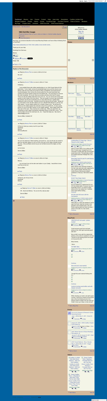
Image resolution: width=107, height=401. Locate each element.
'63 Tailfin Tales (75, 246)
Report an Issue (79, 397)
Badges (72, 397)
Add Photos (73, 78)
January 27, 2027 (76, 335)
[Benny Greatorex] (80, 89)
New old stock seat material (78, 265)
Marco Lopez (88, 129)
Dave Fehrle (79, 290)
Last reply (73, 145)
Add (65, 27)
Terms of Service (90, 397)
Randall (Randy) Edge (80, 117)
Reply (20, 78)
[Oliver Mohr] (72, 112)
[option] (81, 60)
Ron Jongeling (80, 105)
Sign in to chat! (95, 400)
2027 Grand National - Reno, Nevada (82, 342)
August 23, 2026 (76, 326)
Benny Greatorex (79, 94)
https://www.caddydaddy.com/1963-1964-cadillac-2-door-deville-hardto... (32, 45)
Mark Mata (78, 248)
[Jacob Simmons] (72, 124)
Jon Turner (70, 105)
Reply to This (17, 64)
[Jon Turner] (72, 101)
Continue (73, 156)
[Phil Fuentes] (89, 89)
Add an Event (73, 351)
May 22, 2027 (83, 344)
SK (76, 224)
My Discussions (26, 26)
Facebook (24, 58)
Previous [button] (69, 60)
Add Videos (73, 392)
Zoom (92, 326)
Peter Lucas (71, 93)
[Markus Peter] (15, 35)
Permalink (19, 72)
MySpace (17, 58)
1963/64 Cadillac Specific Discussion (82, 198)
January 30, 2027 (86, 335)
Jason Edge (77, 370)
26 (75, 165)
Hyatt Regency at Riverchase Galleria (83, 335)
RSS (14, 201)
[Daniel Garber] (89, 101)
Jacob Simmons (72, 129)
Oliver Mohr (71, 116)
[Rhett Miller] (89, 112)
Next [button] (93, 60)
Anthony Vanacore (79, 129)
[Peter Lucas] (72, 89)
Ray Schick (78, 267)
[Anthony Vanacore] (80, 124)
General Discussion (87, 144)
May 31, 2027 (83, 316)
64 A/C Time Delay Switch (78, 178)
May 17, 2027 (75, 344)
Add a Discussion (74, 214)
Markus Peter (28, 34)
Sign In (85, 1)
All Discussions (16, 26)
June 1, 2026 (75, 316)
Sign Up (81, 1)
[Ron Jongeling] (80, 101)
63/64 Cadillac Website (21, 8)
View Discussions (25, 38)
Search (105, 1)
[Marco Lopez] (89, 124)
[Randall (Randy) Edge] (80, 112)
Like (16, 56)
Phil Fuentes (88, 93)
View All (92, 78)
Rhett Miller (87, 116)
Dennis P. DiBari (29, 82)
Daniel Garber (88, 105)
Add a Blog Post (74, 306)
